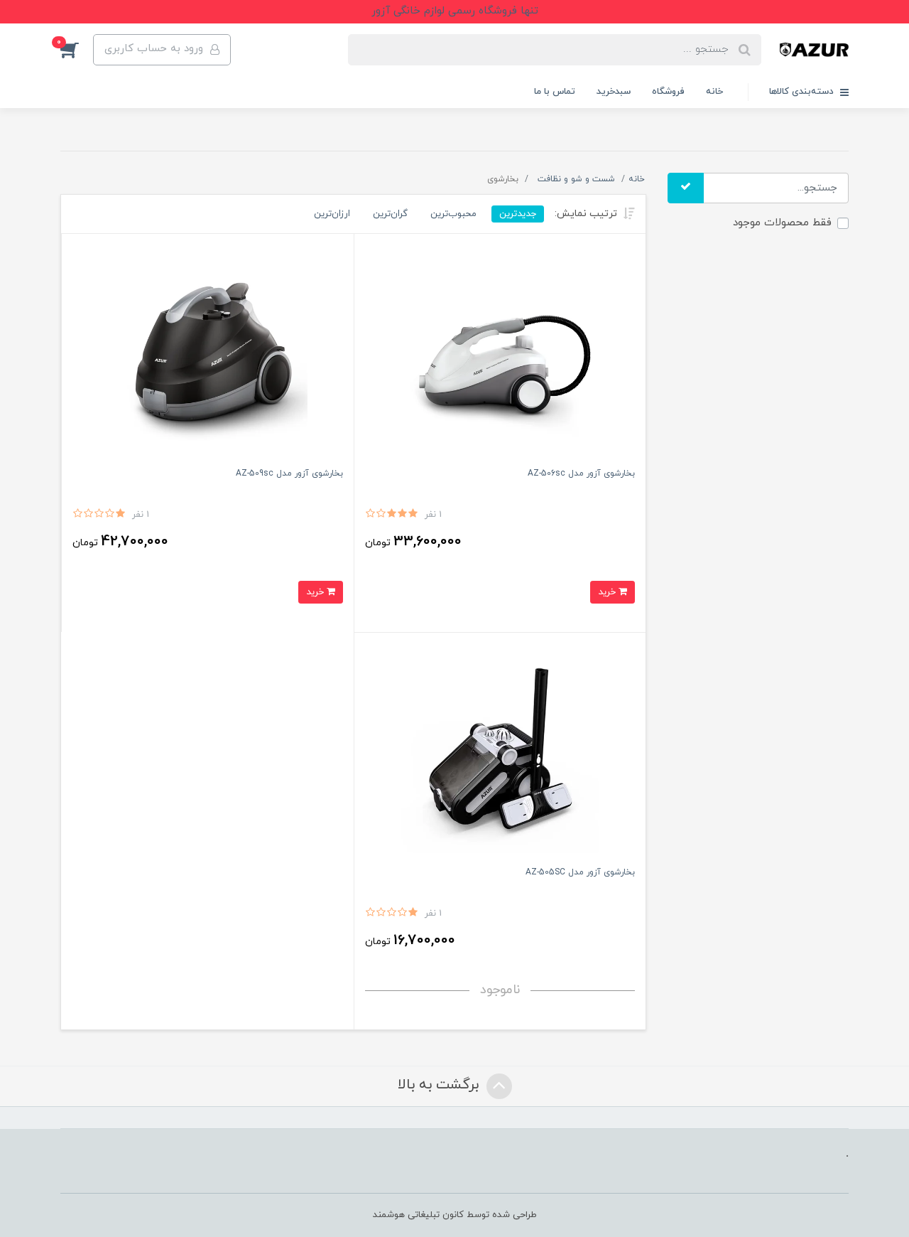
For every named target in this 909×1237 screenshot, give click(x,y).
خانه (714, 91)
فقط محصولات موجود (782, 222)
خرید (608, 592)
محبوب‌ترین (453, 213)
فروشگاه (668, 91)
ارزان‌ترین (332, 213)
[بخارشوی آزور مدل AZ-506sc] (500, 353)
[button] (76, 49)
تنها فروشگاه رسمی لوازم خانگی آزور (454, 11)
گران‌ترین (390, 213)
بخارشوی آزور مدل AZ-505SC (580, 872)
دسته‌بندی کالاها (803, 91)
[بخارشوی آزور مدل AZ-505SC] (500, 753)
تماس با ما (554, 91)
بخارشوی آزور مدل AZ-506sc (581, 473)
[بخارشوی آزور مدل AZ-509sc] (207, 353)
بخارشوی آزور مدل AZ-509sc (289, 473)
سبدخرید (614, 91)
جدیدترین (517, 213)
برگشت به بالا (440, 1086)
